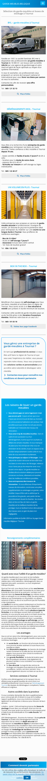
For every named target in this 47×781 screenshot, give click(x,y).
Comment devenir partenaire (23, 765)
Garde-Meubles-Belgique (16, 3)
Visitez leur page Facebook (25, 326)
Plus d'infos (25, 94)
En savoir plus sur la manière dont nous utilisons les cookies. (23, 775)
